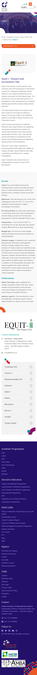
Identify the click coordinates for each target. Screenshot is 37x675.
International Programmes (11, 493)
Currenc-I (8, 373)
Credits (4, 597)
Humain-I (8, 386)
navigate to (10, 46)
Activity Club (7, 40)
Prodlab (8, 417)
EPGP (4, 456)
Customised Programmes (11, 502)
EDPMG (5, 474)
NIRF (3, 541)
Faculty (4, 557)
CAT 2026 (5, 532)
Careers (4, 575)
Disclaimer (5, 594)
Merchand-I (9, 404)
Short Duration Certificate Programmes (16, 490)
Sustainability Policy (9, 517)
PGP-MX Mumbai (8, 465)
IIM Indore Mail (7, 578)
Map (3, 538)
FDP (3, 496)
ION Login (5, 584)
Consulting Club (11, 367)
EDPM (4, 471)
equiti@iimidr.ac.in (11, 353)
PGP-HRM (5, 462)
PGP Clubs (28, 37)
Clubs (22, 37)
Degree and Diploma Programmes (14, 484)
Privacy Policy (7, 587)
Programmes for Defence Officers (14, 499)
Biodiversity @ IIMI (8, 566)
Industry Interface (8, 529)
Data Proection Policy (10, 590)
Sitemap (5, 581)
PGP (3, 453)
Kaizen (7, 398)
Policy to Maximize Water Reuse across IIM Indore (18, 512)
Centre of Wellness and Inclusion (14, 523)
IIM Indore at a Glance (10, 551)
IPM (3, 459)
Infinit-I (7, 392)
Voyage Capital (10, 423)
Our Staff (5, 560)
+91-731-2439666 (10, 618)
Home (4, 37)
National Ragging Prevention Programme (17, 526)
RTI (3, 535)
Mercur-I (8, 411)
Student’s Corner (13, 37)
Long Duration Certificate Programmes (16, 487)
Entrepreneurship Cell (13, 379)
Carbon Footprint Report (11, 520)
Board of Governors (9, 554)
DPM (3, 468)
